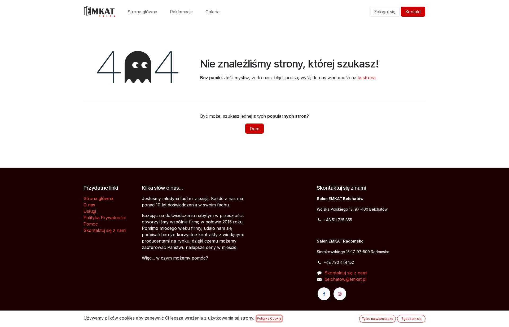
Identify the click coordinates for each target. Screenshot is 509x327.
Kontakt (413, 11)
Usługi (90, 211)
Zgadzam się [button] (411, 319)
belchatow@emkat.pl (345, 279)
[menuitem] (142, 11)
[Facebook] (324, 293)
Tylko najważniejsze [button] (377, 319)
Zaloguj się (384, 11)
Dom (254, 128)
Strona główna (98, 198)
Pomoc (91, 224)
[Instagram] (340, 293)
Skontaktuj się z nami (105, 230)
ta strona (367, 77)
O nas (89, 204)
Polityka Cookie (269, 318)
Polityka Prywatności (105, 217)
